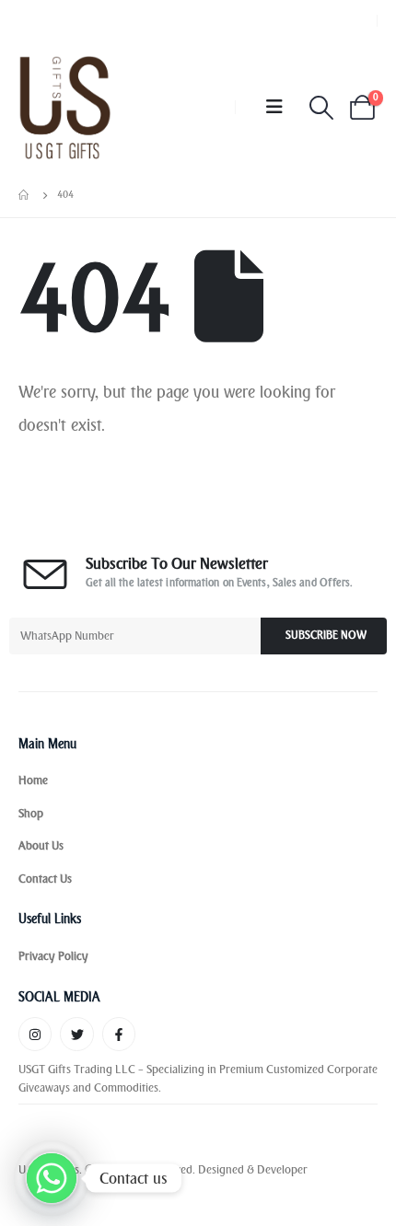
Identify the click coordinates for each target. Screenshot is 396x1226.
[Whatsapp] (51, 1178)
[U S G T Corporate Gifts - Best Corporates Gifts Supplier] (64, 107)
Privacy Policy (53, 956)
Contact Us (45, 878)
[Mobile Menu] (274, 107)
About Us (41, 845)
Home (33, 780)
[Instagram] (35, 1033)
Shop (30, 813)
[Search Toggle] (321, 108)
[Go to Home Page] (24, 195)
